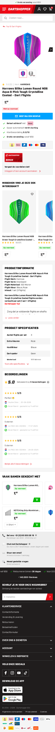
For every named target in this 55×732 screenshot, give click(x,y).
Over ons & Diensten (14, 640)
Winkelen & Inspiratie (15, 656)
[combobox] (29, 18)
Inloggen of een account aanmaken (21, 171)
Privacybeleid (31, 712)
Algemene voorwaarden (12, 712)
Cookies (43, 712)
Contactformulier (10, 632)
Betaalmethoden (10, 627)
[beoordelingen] (48, 382)
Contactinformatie (10, 612)
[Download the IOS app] (12, 689)
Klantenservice (12, 606)
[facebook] (5, 673)
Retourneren (8, 622)
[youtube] (19, 673)
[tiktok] (25, 673)
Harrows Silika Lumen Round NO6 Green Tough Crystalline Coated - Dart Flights (18, 238)
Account (7, 648)
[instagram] (12, 673)
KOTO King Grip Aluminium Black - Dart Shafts (27, 510)
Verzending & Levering (12, 617)
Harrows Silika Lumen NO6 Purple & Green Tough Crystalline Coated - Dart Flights (27, 485)
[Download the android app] (12, 698)
